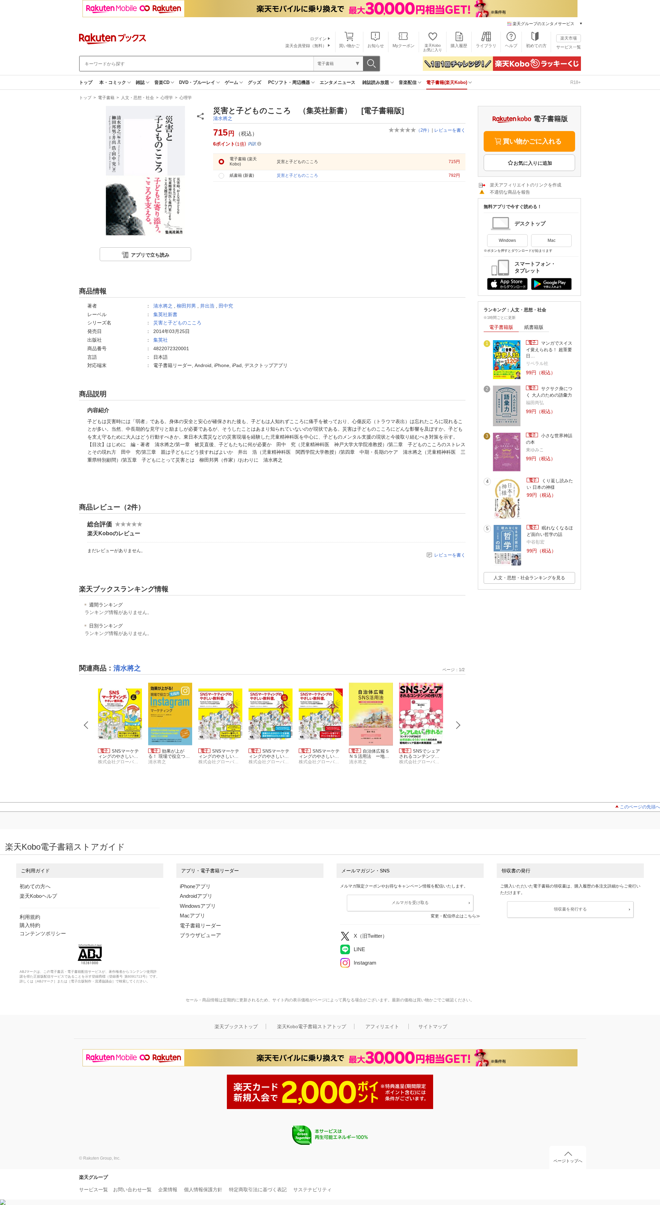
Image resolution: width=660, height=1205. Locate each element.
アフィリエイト (382, 1026)
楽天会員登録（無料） (306, 46)
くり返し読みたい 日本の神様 (550, 483)
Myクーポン (404, 45)
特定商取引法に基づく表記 (258, 1189)
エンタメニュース (337, 82)
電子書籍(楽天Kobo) (446, 82)
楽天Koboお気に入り (432, 47)
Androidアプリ (196, 896)
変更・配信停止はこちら (453, 916)
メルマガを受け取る (410, 902)
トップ (85, 82)
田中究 (226, 306)
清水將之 (222, 118)
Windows (507, 240)
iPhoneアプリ (195, 886)
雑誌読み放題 (375, 82)
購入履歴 (459, 45)
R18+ (575, 82)
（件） (424, 130)
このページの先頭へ (640, 806)
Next (458, 725)
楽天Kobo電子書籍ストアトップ (311, 1026)
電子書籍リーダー (200, 925)
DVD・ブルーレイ (197, 82)
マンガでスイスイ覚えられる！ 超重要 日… (549, 349)
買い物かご (349, 45)
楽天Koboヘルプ (38, 896)
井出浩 (207, 306)
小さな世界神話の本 (549, 438)
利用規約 (30, 917)
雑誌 (140, 82)
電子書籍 (106, 97)
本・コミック (112, 82)
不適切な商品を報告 (510, 192)
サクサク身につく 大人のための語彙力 (549, 391)
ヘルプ (511, 45)
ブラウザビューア (200, 935)
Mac (552, 240)
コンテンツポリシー (43, 933)
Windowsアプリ (198, 906)
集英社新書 (165, 314)
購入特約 (30, 925)
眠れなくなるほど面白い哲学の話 (550, 531)
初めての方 (536, 45)
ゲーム (231, 82)
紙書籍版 (533, 327)
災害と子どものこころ (177, 322)
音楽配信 (408, 82)
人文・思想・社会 (137, 97)
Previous (86, 725)
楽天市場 (568, 38)
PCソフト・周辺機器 (289, 82)
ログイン (318, 38)
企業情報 (167, 1189)
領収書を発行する (570, 909)
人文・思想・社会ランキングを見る (529, 577)
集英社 (160, 340)
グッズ (254, 82)
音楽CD (161, 82)
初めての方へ (35, 886)
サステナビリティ (312, 1189)
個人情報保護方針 (203, 1189)
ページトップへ (567, 1161)
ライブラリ (486, 45)
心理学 (167, 97)
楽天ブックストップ (236, 1026)
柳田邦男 (186, 306)
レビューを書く (449, 130)
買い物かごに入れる (532, 141)
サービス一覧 (568, 47)
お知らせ (375, 45)
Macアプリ (192, 915)
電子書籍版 (501, 327)
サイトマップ (432, 1026)
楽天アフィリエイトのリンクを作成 (525, 184)
